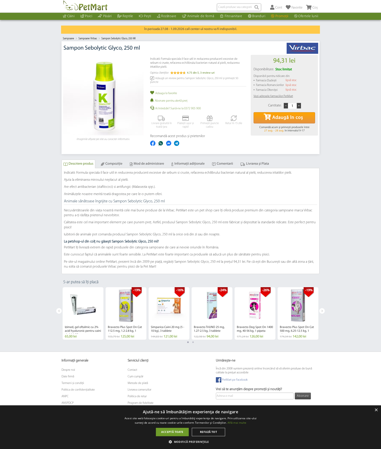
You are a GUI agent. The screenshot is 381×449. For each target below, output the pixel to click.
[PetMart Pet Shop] (85, 5)
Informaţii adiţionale (189, 164)
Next (322, 311)
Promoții (281, 16)
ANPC (65, 396)
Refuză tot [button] (208, 432)
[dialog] (190, 427)
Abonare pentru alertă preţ (171, 100)
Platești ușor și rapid (185, 125)
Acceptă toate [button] (172, 432)
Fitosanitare (233, 16)
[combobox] (239, 7)
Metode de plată (138, 383)
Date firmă (68, 376)
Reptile (128, 16)
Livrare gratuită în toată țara (161, 125)
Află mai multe (237, 423)
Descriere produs (81, 164)
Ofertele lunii (308, 16)
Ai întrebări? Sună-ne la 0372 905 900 (178, 108)
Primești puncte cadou (209, 125)
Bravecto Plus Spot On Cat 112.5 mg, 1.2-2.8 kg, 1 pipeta (125, 331)
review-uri (207, 72)
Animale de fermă (200, 16)
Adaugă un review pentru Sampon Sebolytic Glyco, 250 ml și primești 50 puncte (194, 80)
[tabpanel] (83, 313)
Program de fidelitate (140, 403)
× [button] (376, 410)
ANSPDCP (68, 403)
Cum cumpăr (135, 376)
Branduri (258, 16)
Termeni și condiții (73, 383)
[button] (190, 442)
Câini (71, 16)
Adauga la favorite (166, 93)
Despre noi (68, 370)
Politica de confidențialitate (78, 389)
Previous (59, 311)
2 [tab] (193, 342)
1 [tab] (188, 342)
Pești (147, 16)
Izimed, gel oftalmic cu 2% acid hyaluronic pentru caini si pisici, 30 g (83, 331)
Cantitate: (275, 105)
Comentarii (225, 164)
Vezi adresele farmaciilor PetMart (273, 96)
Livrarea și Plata (257, 164)
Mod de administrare (149, 164)
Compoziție (113, 164)
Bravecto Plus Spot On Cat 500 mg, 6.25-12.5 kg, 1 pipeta (297, 331)
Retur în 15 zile (233, 123)
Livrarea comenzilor (139, 389)
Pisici (88, 16)
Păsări (107, 16)
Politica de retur (137, 396)
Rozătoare (168, 16)
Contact (132, 370)
